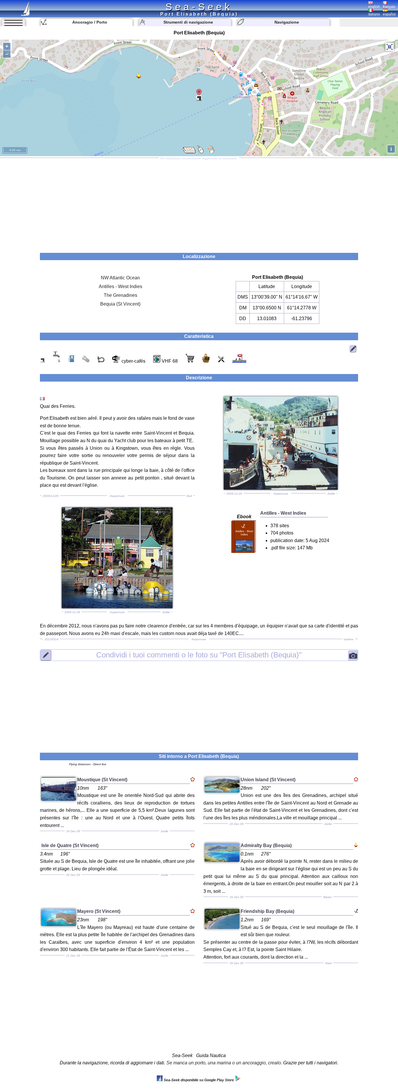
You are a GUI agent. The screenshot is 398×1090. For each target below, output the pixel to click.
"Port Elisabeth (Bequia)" (199, 655)
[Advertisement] (199, 203)
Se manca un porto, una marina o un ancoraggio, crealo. (224, 1062)
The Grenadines (120, 295)
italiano (374, 14)
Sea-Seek (199, 6)
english (374, 7)
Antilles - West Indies (120, 286)
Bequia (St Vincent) (120, 303)
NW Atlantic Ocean (120, 277)
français (389, 7)
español (389, 14)
